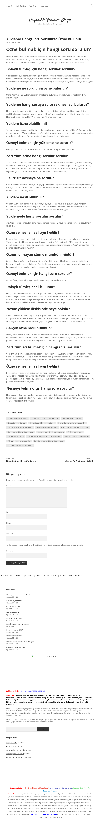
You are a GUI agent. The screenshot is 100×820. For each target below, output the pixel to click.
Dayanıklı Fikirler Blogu (50, 20)
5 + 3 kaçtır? (10, 551)
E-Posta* (9, 523)
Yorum (8, 485)
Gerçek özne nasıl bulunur (17, 423)
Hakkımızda (44, 6)
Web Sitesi (9, 534)
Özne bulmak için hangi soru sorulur (20, 428)
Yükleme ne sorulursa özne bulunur (76, 437)
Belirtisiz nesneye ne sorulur (17, 418)
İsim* (8, 512)
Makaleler (17, 412)
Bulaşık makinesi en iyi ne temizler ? (18, 624)
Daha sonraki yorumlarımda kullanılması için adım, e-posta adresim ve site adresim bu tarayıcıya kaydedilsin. (46, 545)
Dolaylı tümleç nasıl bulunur (71, 418)
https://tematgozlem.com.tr (34, 575)
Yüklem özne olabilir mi (16, 437)
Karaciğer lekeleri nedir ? (14, 618)
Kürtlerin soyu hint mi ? (14, 601)
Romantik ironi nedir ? (13, 607)
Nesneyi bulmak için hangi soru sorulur (71, 423)
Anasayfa (9, 6)
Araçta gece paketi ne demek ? (16, 647)
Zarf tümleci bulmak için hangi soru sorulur (49, 441)
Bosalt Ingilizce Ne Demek (15, 750)
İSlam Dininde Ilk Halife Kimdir (21, 461)
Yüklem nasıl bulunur (75, 432)
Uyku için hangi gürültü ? (14, 630)
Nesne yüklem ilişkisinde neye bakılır (42, 423)
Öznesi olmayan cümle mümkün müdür (74, 428)
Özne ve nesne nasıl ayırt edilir (46, 428)
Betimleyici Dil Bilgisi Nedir (15, 757)
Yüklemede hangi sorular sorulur (19, 441)
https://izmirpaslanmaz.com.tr (60, 575)
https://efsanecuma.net (10, 575)
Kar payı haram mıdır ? (14, 636)
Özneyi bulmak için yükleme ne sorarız (51, 432)
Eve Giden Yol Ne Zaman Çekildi (77, 461)
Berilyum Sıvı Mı (11, 743)
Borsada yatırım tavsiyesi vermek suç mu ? (20, 642)
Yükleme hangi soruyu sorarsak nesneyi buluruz (44, 437)
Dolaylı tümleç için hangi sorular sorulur (44, 418)
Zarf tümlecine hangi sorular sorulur (20, 446)
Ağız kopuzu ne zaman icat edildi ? (18, 595)
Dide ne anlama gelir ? (13, 612)
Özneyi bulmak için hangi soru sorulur (21, 432)
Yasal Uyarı (33, 6)
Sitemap (78, 575)
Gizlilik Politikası (20, 6)
